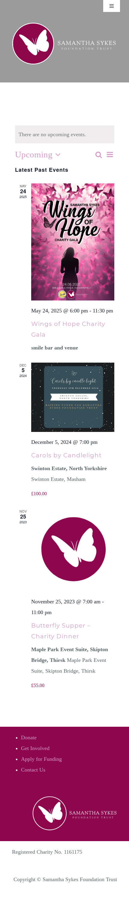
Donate (29, 737)
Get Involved (35, 748)
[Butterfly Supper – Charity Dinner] (72, 550)
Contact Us (33, 770)
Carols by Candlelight (66, 455)
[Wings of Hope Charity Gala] (72, 241)
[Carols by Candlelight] (72, 397)
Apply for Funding (41, 759)
